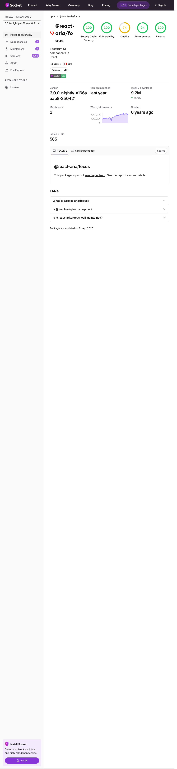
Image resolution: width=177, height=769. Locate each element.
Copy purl (56, 70)
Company (74, 5)
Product (32, 5)
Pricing (106, 5)
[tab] (59, 150)
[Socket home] (14, 5)
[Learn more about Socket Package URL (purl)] (65, 70)
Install (23, 760)
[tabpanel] (109, 170)
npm (52, 16)
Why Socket (53, 5)
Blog (91, 5)
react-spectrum (95, 175)
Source (161, 150)
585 (53, 139)
